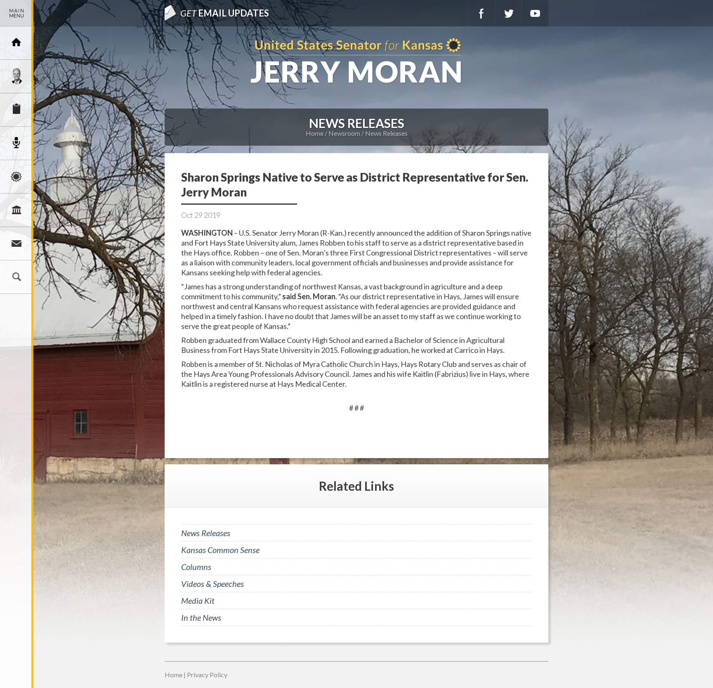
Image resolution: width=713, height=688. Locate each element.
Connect (16, 243)
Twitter (508, 13)
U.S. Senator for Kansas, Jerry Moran (356, 61)
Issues (16, 176)
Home (314, 133)
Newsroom (16, 143)
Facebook (481, 13)
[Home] (16, 42)
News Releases (386, 133)
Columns (196, 567)
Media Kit (198, 600)
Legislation (16, 210)
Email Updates (224, 13)
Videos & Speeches (212, 584)
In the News (201, 617)
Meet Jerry (16, 76)
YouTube (535, 13)
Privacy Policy (207, 675)
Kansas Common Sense (220, 550)
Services (16, 109)
